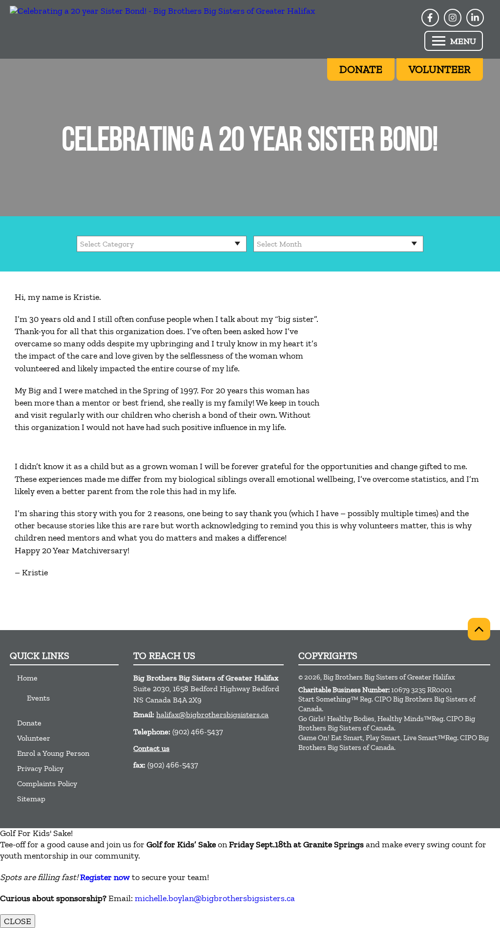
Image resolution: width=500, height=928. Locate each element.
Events (38, 697)
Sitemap (31, 798)
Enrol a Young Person (53, 753)
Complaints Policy (47, 783)
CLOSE (17, 921)
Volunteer (33, 738)
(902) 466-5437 (197, 731)
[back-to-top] (479, 629)
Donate (29, 722)
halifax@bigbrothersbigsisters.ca (212, 714)
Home (27, 677)
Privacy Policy (40, 768)
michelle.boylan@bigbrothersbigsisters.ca (215, 898)
